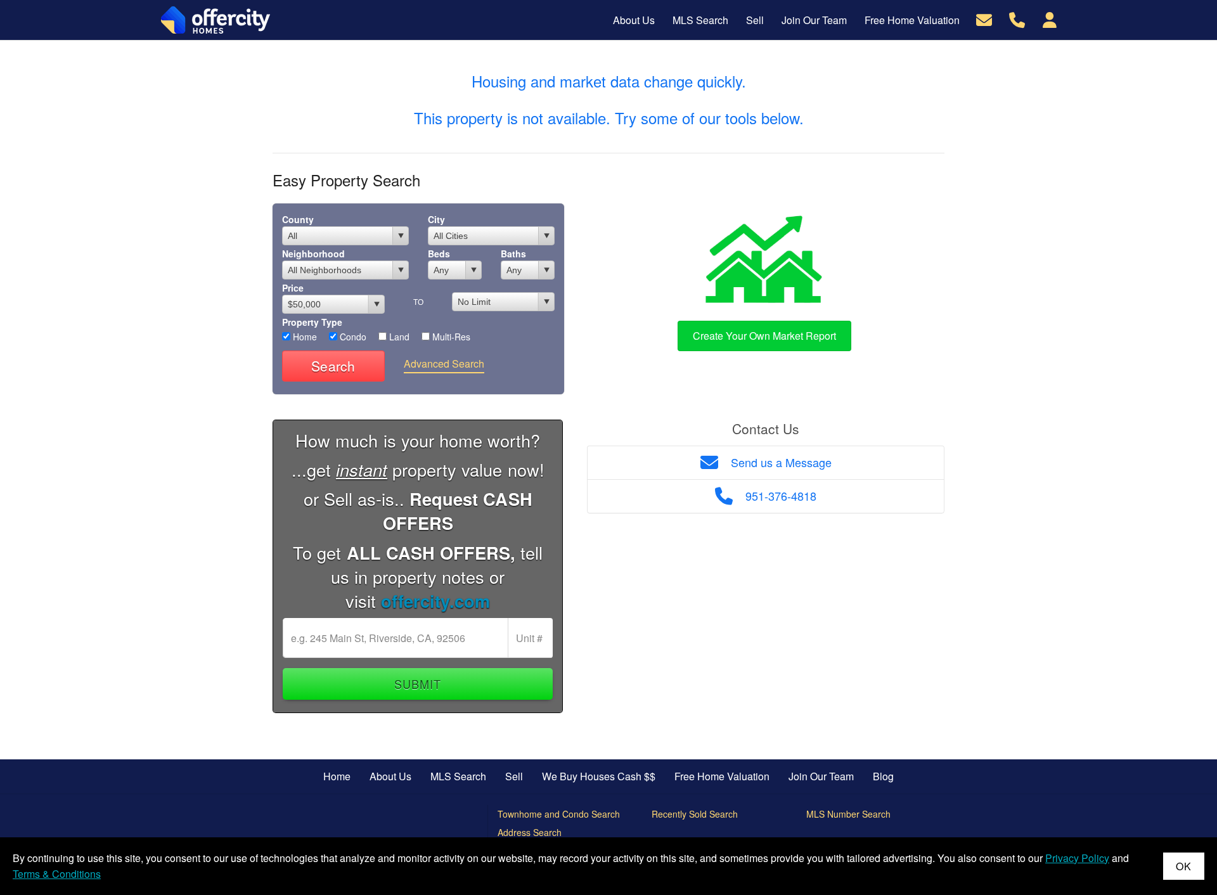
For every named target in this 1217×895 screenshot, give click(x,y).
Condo (351, 336)
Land (398, 336)
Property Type (312, 322)
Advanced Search (444, 363)
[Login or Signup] (1050, 18)
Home (303, 336)
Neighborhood (313, 253)
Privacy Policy (1077, 858)
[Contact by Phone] (1017, 18)
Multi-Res (450, 336)
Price (293, 287)
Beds (439, 253)
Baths (513, 253)
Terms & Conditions (57, 873)
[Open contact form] (984, 18)
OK (1184, 866)
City (436, 219)
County (298, 219)
